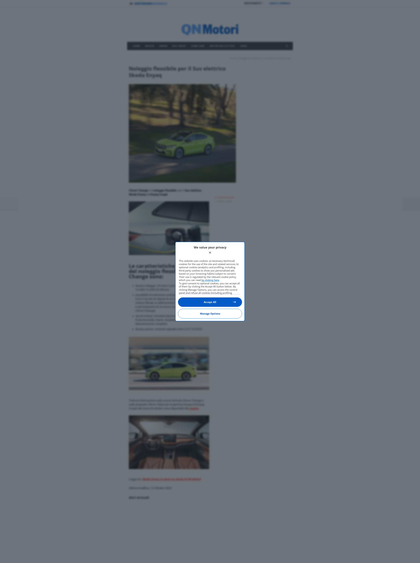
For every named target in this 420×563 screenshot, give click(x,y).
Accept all (210, 302)
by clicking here (210, 280)
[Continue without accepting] (210, 252)
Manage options (210, 313)
